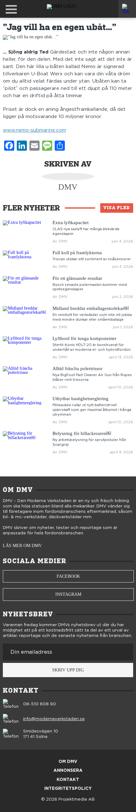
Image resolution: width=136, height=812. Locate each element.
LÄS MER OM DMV (22, 546)
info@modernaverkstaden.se (54, 719)
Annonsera (68, 771)
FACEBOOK (68, 576)
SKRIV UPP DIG (68, 670)
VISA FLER (116, 207)
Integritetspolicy (68, 789)
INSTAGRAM (68, 594)
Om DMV (68, 762)
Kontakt (68, 780)
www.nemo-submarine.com (34, 130)
